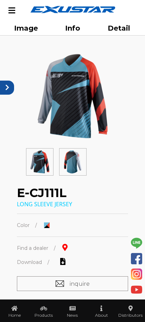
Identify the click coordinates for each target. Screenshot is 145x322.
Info (72, 28)
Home (14, 315)
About (101, 315)
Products (43, 315)
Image (26, 28)
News (72, 315)
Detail (119, 28)
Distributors (130, 315)
